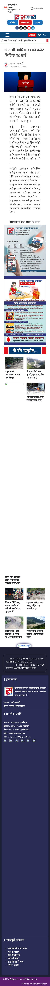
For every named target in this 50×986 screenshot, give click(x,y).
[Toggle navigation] (7, 35)
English (32, 35)
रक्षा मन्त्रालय (14, 955)
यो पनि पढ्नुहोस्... (25, 350)
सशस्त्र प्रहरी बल (15, 962)
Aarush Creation (40, 984)
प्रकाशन (37, 22)
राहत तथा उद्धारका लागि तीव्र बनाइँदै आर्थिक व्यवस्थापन (12, 580)
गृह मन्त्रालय (13, 952)
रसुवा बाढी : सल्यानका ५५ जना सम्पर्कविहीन (13, 375)
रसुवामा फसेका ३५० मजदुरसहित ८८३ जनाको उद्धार (35, 605)
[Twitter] (25, 28)
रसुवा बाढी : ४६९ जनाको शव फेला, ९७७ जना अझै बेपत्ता (13, 634)
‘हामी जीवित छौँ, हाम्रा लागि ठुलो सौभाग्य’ (35, 398)
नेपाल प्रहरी (13, 965)
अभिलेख (13, 22)
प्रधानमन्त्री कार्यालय (17, 948)
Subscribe (25, 22)
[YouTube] (29, 28)
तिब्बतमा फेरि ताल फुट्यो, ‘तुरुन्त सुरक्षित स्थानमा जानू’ (35, 375)
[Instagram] (21, 28)
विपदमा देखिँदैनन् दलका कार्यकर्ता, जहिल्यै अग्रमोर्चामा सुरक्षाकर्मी (12, 607)
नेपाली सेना (13, 958)
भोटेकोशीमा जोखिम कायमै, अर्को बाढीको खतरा (35, 634)
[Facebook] (17, 28)
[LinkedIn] (33, 28)
